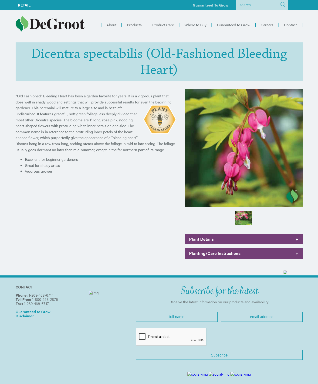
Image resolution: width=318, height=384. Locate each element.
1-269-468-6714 (41, 295)
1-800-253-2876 (45, 299)
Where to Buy (195, 24)
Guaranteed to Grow (210, 5)
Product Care (163, 24)
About (111, 24)
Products (134, 24)
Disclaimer (25, 316)
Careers (267, 24)
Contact (290, 24)
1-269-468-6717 (36, 303)
